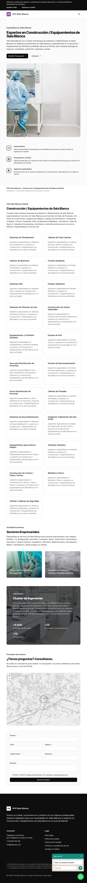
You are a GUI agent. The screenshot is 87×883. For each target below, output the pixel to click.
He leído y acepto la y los (40, 775)
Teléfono (48, 745)
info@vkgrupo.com (14, 845)
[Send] (80, 868)
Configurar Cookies (52, 849)
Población (49, 754)
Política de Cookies (52, 839)
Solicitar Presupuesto (16, 56)
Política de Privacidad (34, 775)
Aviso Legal (49, 835)
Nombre (13, 735)
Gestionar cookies (28, 7)
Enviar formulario (43, 780)
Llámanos (35, 56)
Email (12, 745)
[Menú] (79, 14)
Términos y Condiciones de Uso (56, 775)
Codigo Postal (15, 754)
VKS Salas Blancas (20, 14)
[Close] (81, 856)
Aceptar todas (12, 7)
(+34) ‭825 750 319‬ (13, 841)
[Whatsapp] (80, 876)
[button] (43, 699)
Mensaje (13, 763)
